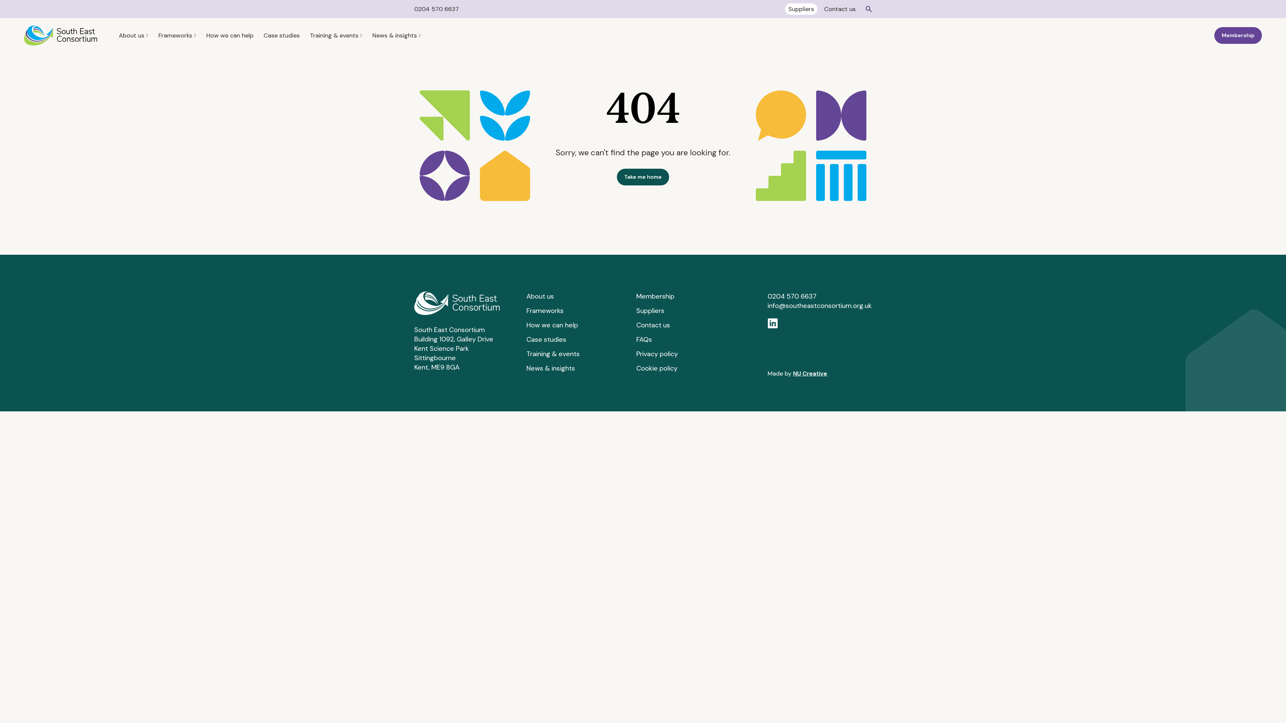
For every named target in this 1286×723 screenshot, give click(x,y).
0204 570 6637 (436, 9)
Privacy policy (657, 353)
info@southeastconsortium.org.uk (820, 305)
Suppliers (801, 9)
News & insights (395, 35)
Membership (1238, 35)
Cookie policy (656, 368)
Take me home (643, 176)
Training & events (335, 35)
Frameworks (176, 35)
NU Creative (810, 374)
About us (132, 35)
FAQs (644, 339)
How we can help (230, 35)
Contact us (840, 9)
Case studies (282, 35)
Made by (797, 374)
